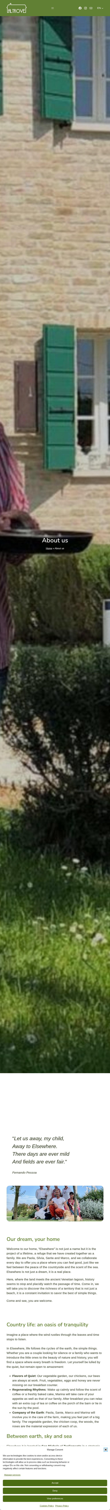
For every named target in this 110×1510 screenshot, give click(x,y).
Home (49, 548)
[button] (105, 1449)
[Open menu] (52, 8)
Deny (55, 1490)
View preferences (55, 1498)
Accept (55, 1483)
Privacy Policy (62, 1506)
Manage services (12, 1475)
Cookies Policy (47, 1506)
